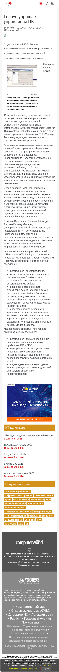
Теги (51, 557)
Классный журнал (37, 618)
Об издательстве (13, 554)
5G (27, 524)
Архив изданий (28, 559)
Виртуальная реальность (41, 516)
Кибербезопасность (15, 507)
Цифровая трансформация (18, 495)
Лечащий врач (42, 614)
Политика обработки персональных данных (28, 562)
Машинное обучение (15, 503)
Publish (15, 618)
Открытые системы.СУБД (30, 610)
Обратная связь (44, 554)
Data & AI (16, 633)
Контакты (24, 557)
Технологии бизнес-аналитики (28, 629)
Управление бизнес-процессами (28, 640)
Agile (20, 524)
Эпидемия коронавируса (17, 491)
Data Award (10, 524)
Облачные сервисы (41, 499)
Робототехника (21, 499)
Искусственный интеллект (18, 511)
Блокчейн (30, 520)
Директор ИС (18, 614)
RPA (39, 520)
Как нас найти (10, 557)
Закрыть (46, 669)
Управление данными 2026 (19, 473)
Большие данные (13, 520)
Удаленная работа (43, 495)
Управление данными (36, 626)
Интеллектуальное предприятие (28, 637)
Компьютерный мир (30, 607)
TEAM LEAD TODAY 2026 (18, 444)
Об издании (29, 554)
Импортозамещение (15, 516)
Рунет (8, 499)
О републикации (38, 557)
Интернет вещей (42, 511)
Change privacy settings (28, 565)
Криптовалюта (35, 503)
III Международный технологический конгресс (29, 435)
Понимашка (30, 622)
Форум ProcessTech (15, 454)
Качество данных (35, 633)
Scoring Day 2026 (13, 463)
